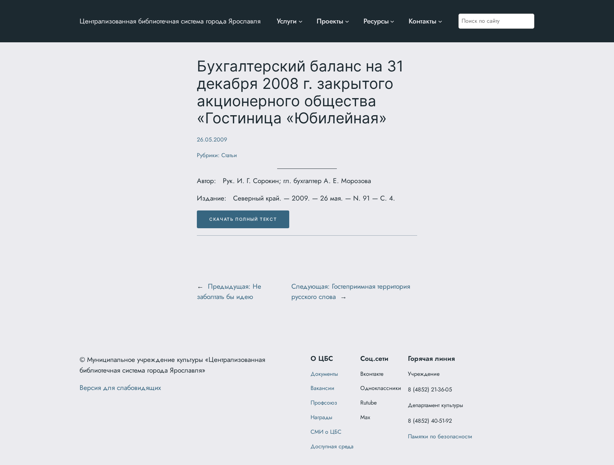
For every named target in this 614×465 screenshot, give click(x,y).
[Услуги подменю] (300, 21)
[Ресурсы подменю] (392, 21)
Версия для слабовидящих (120, 387)
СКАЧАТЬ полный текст (243, 219)
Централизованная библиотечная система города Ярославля (170, 21)
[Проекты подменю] (347, 21)
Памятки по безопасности (440, 436)
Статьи (229, 155)
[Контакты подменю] (440, 21)
